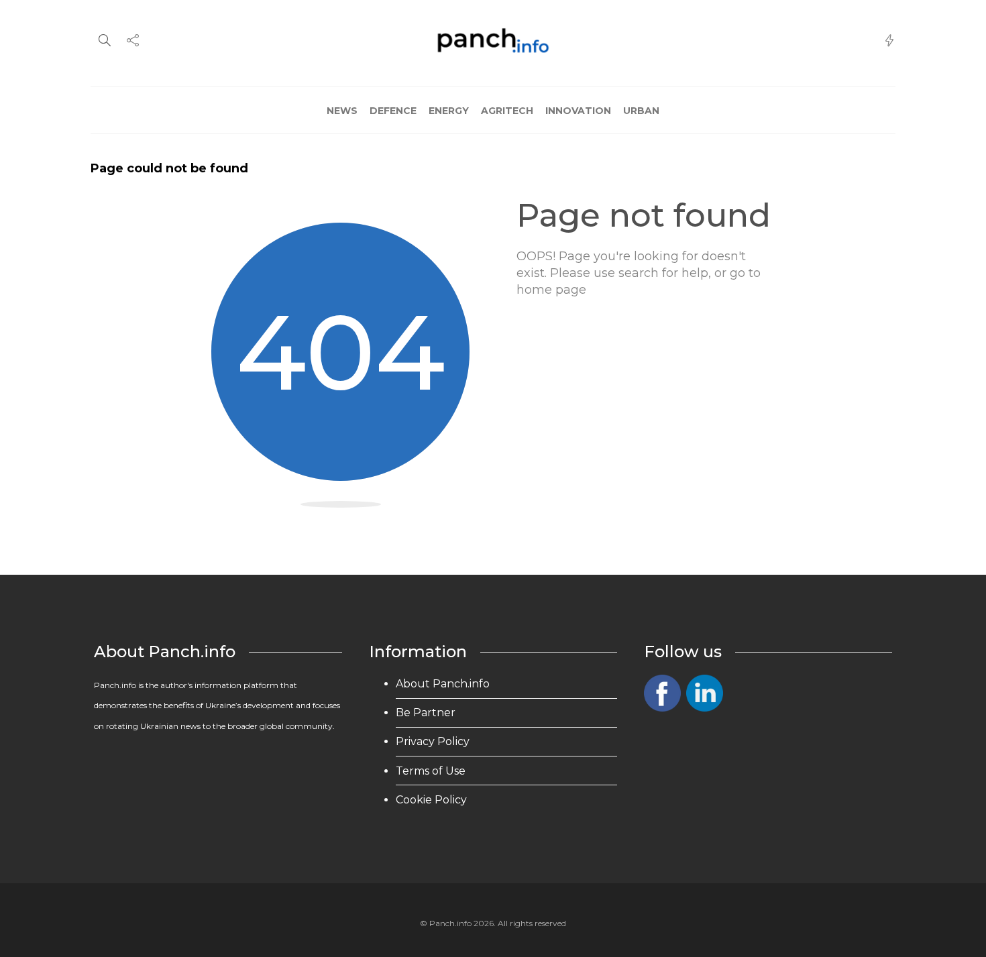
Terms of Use (430, 771)
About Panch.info (443, 683)
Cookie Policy (431, 799)
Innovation (578, 111)
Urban (641, 111)
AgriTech (507, 111)
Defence (393, 111)
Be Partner (425, 712)
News (342, 111)
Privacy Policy (433, 741)
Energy (449, 111)
